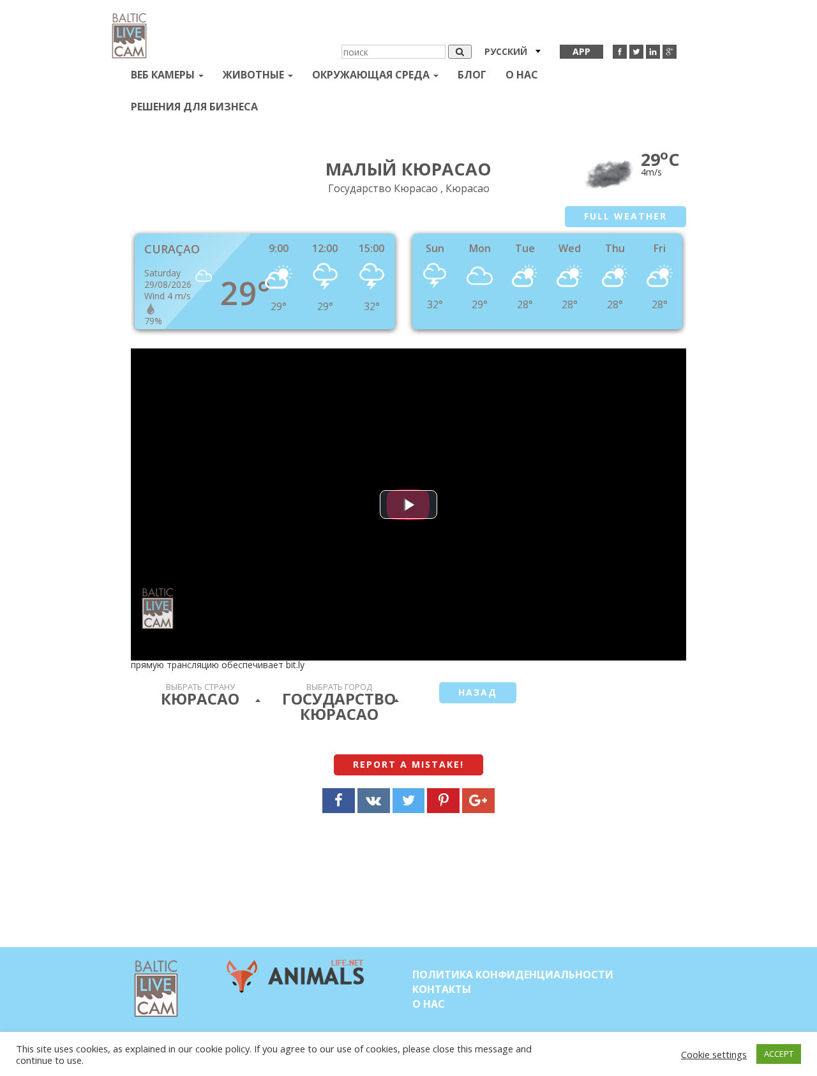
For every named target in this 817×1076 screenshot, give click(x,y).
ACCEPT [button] (778, 1053)
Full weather (625, 216)
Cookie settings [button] (714, 1054)
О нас (522, 75)
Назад (477, 692)
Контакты (441, 989)
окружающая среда (372, 75)
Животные (255, 75)
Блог (472, 75)
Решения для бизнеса (194, 107)
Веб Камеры (164, 75)
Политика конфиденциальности (512, 975)
